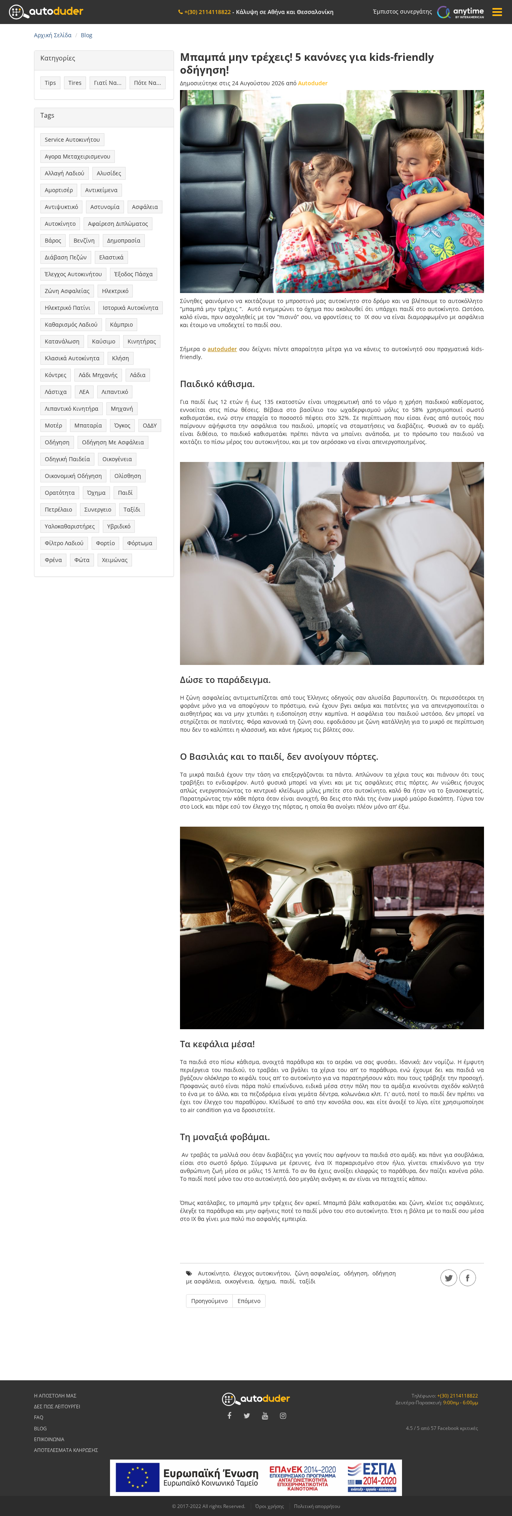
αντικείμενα (101, 190)
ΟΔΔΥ (150, 425)
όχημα (96, 492)
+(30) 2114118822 (457, 1395)
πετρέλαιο (58, 509)
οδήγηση (57, 442)
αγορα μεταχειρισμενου (77, 156)
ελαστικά (111, 257)
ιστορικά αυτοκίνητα (130, 307)
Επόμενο (249, 1301)
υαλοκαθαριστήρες (70, 526)
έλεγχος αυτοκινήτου (73, 274)
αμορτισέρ (59, 190)
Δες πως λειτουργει (57, 1406)
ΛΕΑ (84, 392)
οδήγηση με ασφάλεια (113, 442)
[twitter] (448, 1277)
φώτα (82, 560)
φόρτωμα (139, 543)
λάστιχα (56, 392)
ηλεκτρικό (115, 291)
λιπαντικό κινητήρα (71, 408)
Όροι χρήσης (269, 1506)
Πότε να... (147, 82)
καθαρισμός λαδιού (71, 324)
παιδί (125, 492)
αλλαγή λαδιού (64, 173)
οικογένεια (117, 459)
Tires (75, 82)
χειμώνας (115, 560)
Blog (40, 1428)
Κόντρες (55, 375)
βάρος (53, 240)
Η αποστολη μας (55, 1395)
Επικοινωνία (49, 1439)
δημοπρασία (123, 240)
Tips (50, 82)
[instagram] (283, 1416)
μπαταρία (88, 425)
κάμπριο (121, 324)
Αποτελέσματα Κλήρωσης (66, 1450)
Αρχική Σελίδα (53, 35)
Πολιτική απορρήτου (317, 1506)
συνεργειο (97, 509)
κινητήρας (142, 341)
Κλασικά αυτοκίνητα (72, 358)
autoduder (222, 349)
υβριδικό (118, 526)
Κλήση (120, 358)
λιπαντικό (115, 392)
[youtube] (265, 1416)
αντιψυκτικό (61, 207)
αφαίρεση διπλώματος (118, 223)
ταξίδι (132, 509)
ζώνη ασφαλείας (67, 291)
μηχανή (122, 408)
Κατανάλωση (62, 341)
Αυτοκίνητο (60, 223)
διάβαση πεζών (66, 257)
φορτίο (105, 543)
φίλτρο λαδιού (64, 543)
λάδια (138, 375)
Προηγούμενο (209, 1301)
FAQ (38, 1417)
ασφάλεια (145, 207)
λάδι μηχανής (98, 375)
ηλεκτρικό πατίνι (67, 307)
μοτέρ (53, 425)
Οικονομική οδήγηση (73, 476)
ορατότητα (60, 492)
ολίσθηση (127, 476)
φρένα (53, 560)
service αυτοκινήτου (72, 139)
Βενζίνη (84, 240)
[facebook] (467, 1277)
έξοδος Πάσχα (133, 274)
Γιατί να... (108, 82)
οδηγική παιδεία (67, 459)
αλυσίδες (109, 173)
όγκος (122, 425)
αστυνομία (105, 207)
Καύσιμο (103, 341)
